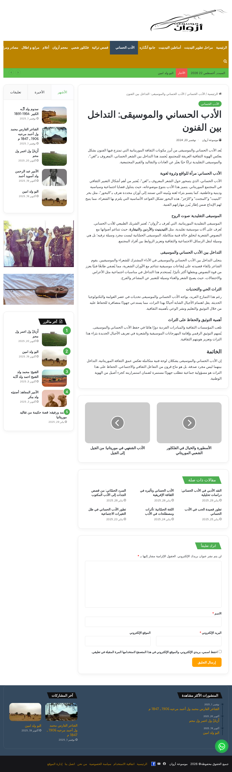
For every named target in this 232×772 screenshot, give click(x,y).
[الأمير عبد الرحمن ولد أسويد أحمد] (54, 177)
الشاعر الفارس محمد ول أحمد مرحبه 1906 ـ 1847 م (25, 134)
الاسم (217, 613)
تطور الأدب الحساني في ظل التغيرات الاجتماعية (107, 511)
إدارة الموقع (55, 764)
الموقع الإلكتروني (140, 632)
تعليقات (15, 92)
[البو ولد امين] (54, 197)
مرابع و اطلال (30, 47)
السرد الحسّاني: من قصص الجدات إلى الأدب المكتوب (108, 492)
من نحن (82, 764)
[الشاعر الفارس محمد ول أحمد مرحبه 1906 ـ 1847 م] (54, 135)
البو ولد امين (30, 191)
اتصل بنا (70, 764)
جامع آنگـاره (147, 47)
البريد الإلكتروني (211, 632)
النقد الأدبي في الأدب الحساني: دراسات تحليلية (201, 492)
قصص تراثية (100, 47)
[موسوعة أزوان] (189, 20)
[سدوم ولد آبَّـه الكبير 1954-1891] (54, 115)
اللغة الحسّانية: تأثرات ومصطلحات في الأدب (159, 511)
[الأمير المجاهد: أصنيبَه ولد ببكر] (54, 398)
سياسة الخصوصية (100, 764)
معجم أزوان (60, 47)
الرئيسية (221, 47)
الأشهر (62, 92)
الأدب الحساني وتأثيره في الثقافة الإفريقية (157, 492)
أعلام (46, 47)
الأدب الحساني (125, 47)
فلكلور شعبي (80, 47)
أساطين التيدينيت (170, 47)
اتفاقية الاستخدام (124, 764)
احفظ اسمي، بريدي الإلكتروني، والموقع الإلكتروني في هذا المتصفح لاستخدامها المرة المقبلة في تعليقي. (154, 652)
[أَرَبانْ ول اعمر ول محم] (54, 157)
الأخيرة (39, 92)
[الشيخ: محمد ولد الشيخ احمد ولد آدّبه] (54, 378)
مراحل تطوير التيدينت (198, 47)
